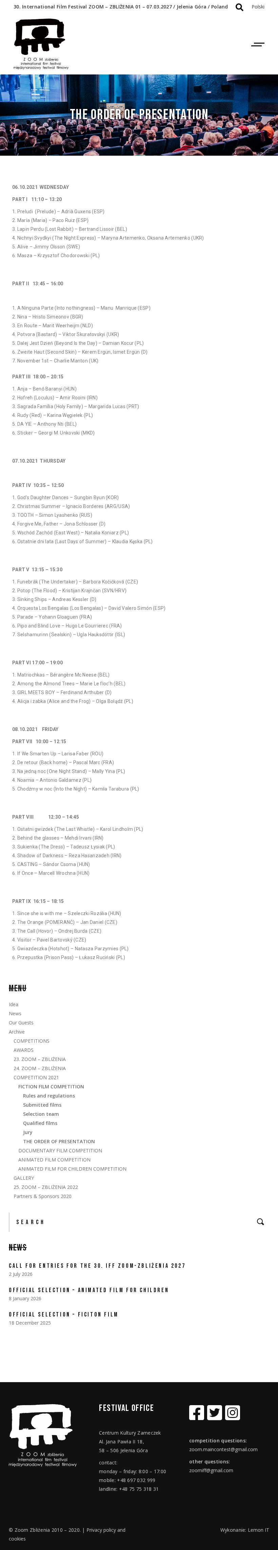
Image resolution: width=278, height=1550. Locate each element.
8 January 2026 (25, 1298)
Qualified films (40, 1123)
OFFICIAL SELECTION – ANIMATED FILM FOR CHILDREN (89, 1290)
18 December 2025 (30, 1323)
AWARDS (24, 1050)
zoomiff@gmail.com (211, 1470)
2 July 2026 (21, 1274)
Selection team (41, 1114)
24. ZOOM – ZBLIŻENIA (40, 1068)
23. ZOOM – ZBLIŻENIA (40, 1059)
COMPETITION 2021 (36, 1077)
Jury (28, 1132)
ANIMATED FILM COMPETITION (54, 1159)
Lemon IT (258, 1530)
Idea (13, 1004)
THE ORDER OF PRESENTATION (59, 1141)
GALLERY (24, 1178)
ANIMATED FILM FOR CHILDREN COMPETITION (72, 1169)
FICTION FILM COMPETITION (51, 1086)
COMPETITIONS (31, 1041)
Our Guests (21, 1022)
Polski (258, 6)
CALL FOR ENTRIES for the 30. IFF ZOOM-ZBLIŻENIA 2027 (97, 1265)
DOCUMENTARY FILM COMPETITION (60, 1150)
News (15, 1013)
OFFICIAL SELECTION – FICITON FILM (64, 1314)
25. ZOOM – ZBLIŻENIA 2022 (46, 1187)
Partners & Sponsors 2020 (43, 1196)
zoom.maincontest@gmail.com (223, 1449)
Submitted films (42, 1105)
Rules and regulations (49, 1095)
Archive (17, 1031)
